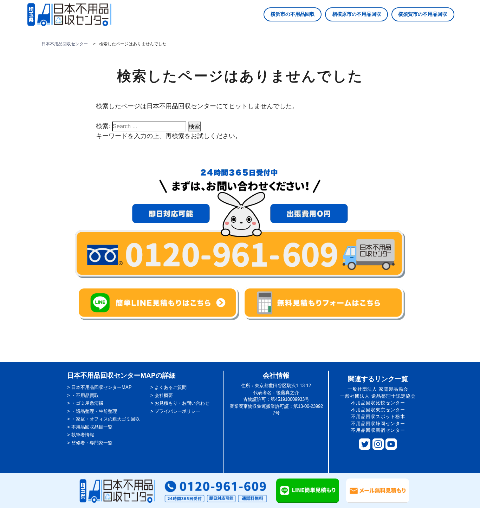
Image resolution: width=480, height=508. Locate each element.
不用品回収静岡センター (378, 423)
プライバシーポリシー (177, 411)
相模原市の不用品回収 (356, 14)
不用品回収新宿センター (378, 430)
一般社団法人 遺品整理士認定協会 (378, 396)
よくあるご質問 (171, 387)
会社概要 (164, 395)
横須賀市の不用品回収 (422, 14)
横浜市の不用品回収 (293, 14)
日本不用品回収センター (64, 43)
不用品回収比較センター (378, 402)
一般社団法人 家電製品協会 (378, 389)
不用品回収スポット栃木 (378, 416)
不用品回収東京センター (378, 409)
